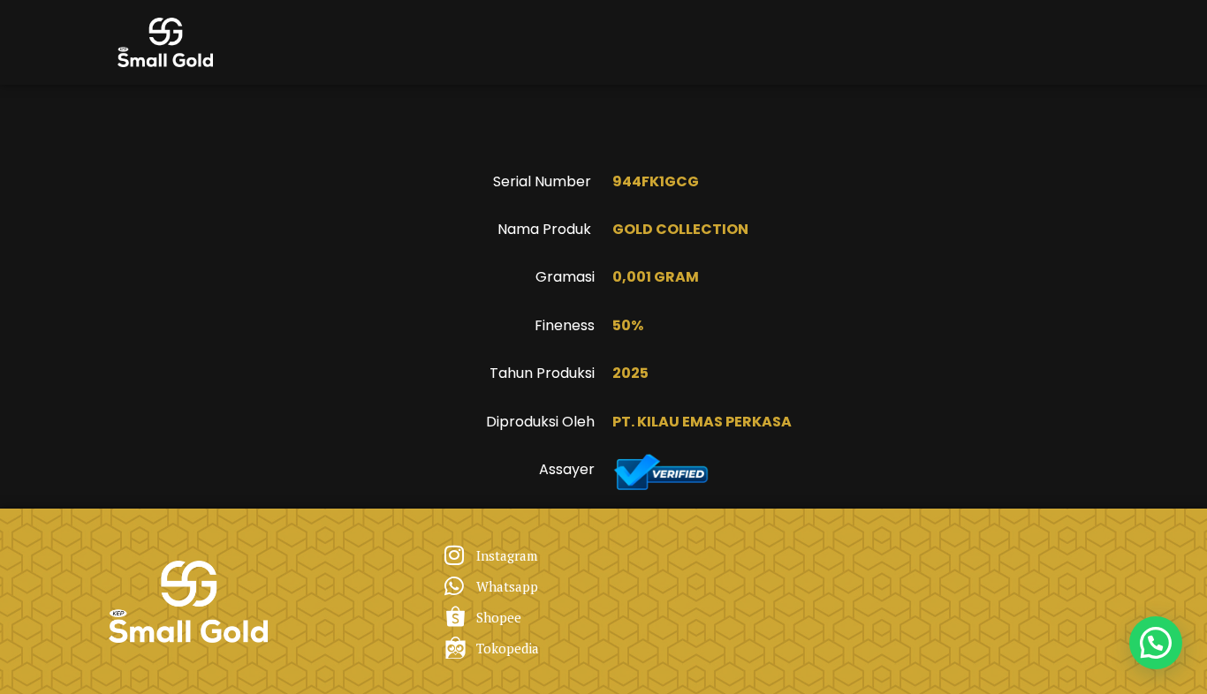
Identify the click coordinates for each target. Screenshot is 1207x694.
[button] (1155, 642)
